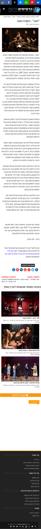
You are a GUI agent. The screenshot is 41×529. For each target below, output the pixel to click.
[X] (15, 2)
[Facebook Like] (3, 2)
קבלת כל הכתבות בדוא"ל (31, 504)
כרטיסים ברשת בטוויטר (32, 498)
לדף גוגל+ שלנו (20, 253)
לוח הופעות (35, 516)
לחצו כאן (8, 253)
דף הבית (36, 459)
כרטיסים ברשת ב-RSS (32, 501)
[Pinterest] (32, 2)
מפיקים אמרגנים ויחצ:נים (31, 468)
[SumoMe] (38, 2)
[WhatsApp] (26, 2)
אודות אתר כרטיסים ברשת (31, 462)
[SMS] (20, 2)
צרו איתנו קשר (35, 486)
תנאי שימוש (35, 477)
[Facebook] (9, 2)
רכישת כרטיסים (34, 513)
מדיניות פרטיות (34, 480)
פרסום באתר (35, 483)
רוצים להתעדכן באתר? (32, 465)
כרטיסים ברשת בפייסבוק (31, 495)
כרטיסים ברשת (22, 524)
